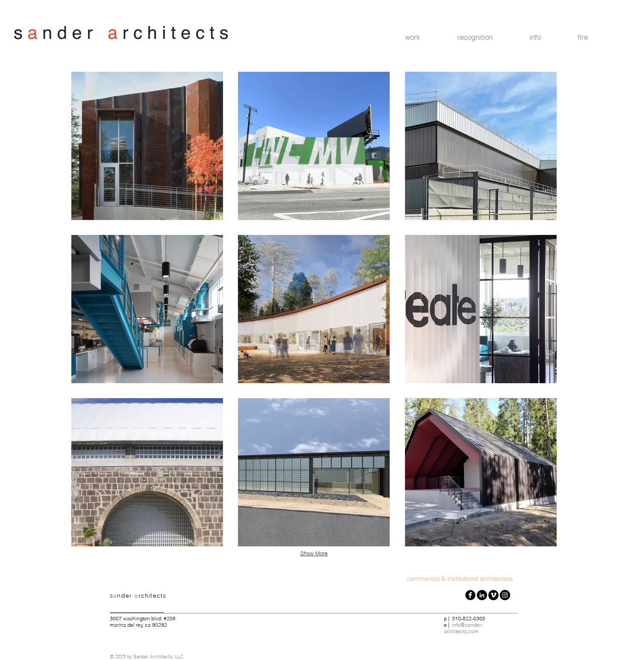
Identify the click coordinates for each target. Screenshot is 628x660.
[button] (425, 37)
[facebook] (470, 595)
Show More (314, 553)
